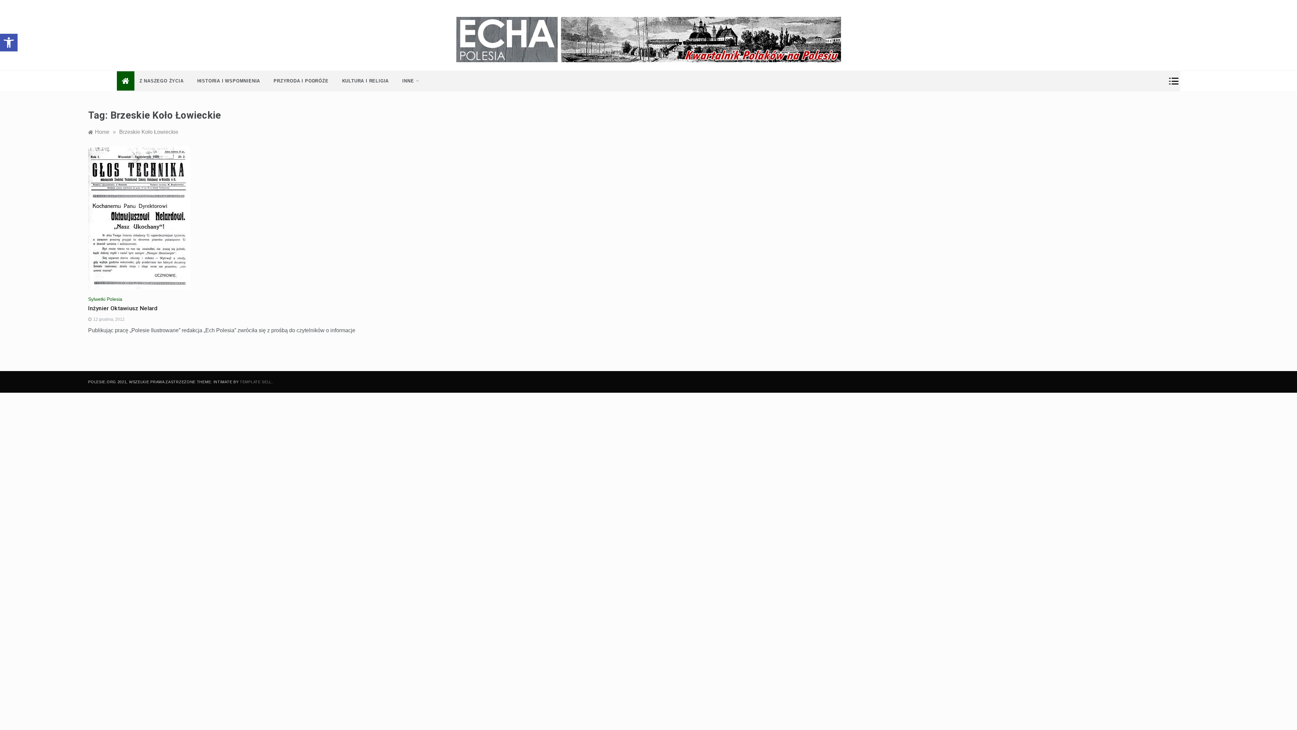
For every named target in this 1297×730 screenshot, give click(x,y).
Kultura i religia (365, 80)
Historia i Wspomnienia (228, 80)
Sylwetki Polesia (105, 299)
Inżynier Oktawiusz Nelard (123, 308)
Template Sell (256, 382)
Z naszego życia (161, 80)
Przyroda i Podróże (301, 80)
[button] (9, 42)
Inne (408, 80)
